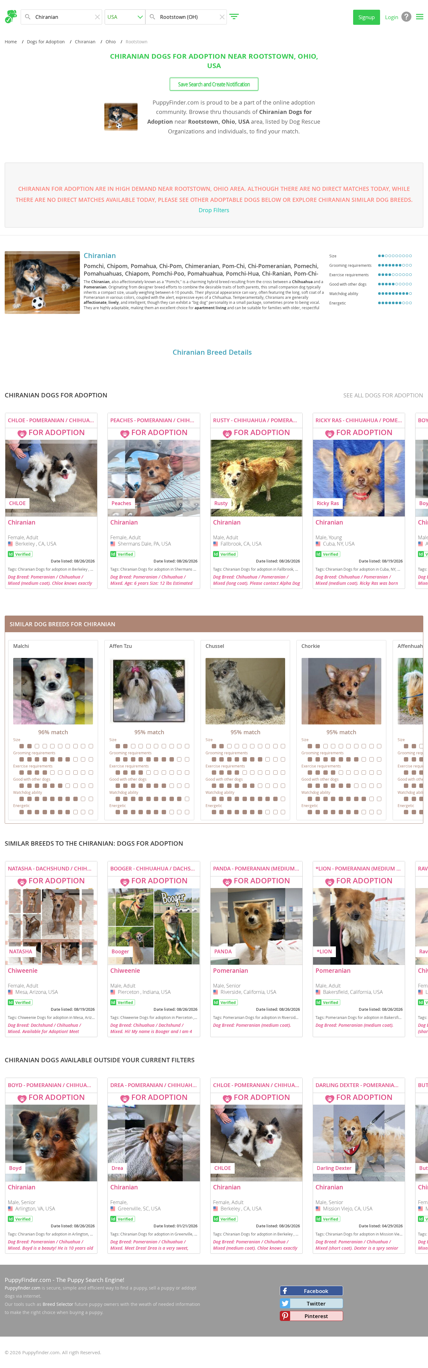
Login (391, 17)
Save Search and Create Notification (214, 84)
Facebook (316, 1291)
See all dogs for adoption (383, 395)
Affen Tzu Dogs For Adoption (149, 730)
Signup (366, 17)
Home (11, 42)
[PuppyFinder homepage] (11, 16)
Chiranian (85, 42)
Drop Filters (214, 210)
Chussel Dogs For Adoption (245, 730)
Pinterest (316, 1316)
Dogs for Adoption (46, 42)
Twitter (316, 1303)
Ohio (111, 42)
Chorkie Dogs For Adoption (341, 730)
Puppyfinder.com (22, 1288)
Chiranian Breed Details (212, 352)
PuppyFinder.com (28, 1280)
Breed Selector (58, 1304)
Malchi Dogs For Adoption (53, 730)
